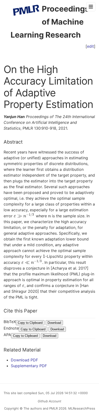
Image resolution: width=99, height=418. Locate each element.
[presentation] (24, 215)
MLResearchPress (81, 408)
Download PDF (24, 360)
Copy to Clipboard (30, 323)
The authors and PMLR (41, 408)
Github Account (49, 401)
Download (54, 323)
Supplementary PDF (29, 365)
